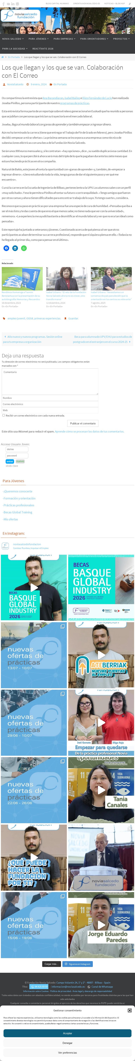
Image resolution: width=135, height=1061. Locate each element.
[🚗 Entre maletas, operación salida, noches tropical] (34, 653)
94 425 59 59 (41, 984)
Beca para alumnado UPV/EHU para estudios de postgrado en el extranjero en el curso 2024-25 (102, 337)
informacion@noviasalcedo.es (68, 984)
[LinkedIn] (13, 4)
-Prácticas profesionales (18, 503)
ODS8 (29, 317)
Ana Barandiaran (53, 97)
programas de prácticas (74, 102)
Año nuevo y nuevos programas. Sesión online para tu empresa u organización (32, 337)
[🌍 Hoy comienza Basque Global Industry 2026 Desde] (34, 586)
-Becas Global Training (17, 510)
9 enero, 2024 (39, 84)
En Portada (14, 57)
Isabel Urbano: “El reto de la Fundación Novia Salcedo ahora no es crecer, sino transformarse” (66, 295)
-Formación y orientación (19, 496)
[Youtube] (8, 4)
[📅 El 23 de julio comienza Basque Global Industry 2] (101, 586)
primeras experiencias (47, 317)
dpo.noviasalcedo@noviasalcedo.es (67, 1005)
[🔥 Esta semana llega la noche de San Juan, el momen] (34, 923)
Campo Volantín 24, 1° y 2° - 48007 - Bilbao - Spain (83, 980)
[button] (129, 1010)
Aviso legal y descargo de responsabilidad (92, 989)
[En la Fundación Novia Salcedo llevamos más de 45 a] (34, 855)
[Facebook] (4, 4)
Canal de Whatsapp (102, 984)
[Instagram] (17, 4)
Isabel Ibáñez (72, 97)
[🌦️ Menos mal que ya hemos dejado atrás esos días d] (34, 788)
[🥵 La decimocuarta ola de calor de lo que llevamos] (34, 721)
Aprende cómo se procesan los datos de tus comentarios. (89, 429)
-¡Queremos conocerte (17, 489)
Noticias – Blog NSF (114, 3)
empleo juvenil (16, 317)
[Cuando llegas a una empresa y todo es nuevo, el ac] (101, 721)
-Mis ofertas (10, 517)
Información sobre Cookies (36, 989)
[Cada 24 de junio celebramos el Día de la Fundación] (101, 855)
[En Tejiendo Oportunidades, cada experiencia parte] (101, 788)
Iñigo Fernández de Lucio (97, 97)
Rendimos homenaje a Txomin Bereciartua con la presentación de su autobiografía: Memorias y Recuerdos (21, 295)
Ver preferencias (67, 1052)
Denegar (67, 1042)
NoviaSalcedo (15, 84)
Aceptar (67, 1033)
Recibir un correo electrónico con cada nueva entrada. (35, 413)
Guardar (73, 317)
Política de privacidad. (60, 989)
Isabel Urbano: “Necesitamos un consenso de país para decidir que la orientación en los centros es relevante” (111, 295)
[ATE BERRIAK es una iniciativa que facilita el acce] (101, 653)
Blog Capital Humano (57, 3)
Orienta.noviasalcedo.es (86, 3)
